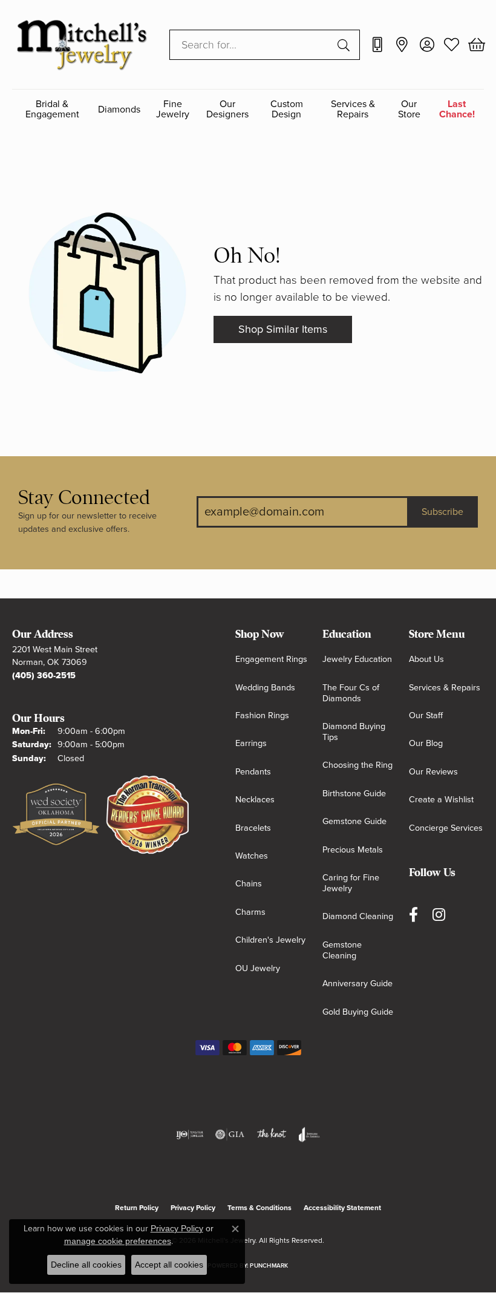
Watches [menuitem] (251, 856)
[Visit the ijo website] (189, 1134)
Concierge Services (446, 828)
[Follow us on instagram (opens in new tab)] (438, 915)
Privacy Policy (193, 1207)
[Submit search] (345, 44)
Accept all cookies (169, 1264)
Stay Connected (84, 497)
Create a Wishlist (441, 799)
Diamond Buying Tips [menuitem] (353, 731)
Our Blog (426, 743)
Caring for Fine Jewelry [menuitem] (350, 883)
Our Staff (426, 715)
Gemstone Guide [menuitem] (354, 821)
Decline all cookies (86, 1264)
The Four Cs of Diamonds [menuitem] (350, 693)
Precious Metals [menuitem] (352, 850)
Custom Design (286, 109)
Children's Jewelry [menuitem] (270, 940)
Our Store (409, 109)
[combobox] (250, 44)
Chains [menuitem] (248, 884)
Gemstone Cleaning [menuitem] (342, 950)
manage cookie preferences (117, 1241)
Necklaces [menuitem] (255, 799)
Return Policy (136, 1207)
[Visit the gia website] (229, 1134)
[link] (377, 45)
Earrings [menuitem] (251, 743)
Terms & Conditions (259, 1207)
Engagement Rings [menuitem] (271, 659)
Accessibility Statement (342, 1207)
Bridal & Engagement (52, 109)
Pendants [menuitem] (253, 772)
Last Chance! (457, 109)
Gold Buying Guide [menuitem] (357, 1012)
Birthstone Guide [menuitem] (354, 793)
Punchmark (269, 1265)
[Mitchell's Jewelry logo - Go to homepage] (81, 44)
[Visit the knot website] (271, 1134)
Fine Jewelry (172, 109)
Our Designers (227, 109)
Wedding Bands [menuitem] (265, 688)
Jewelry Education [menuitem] (357, 659)
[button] (426, 45)
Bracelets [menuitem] (253, 828)
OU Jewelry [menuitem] (257, 968)
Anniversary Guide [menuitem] (357, 983)
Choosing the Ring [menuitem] (357, 765)
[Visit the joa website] (309, 1134)
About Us (426, 659)
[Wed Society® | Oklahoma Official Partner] (56, 815)
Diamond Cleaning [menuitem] (357, 916)
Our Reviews (433, 772)
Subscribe (442, 512)
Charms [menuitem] (250, 912)
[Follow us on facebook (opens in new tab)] (413, 915)
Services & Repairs (353, 109)
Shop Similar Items (282, 329)
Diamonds (119, 109)
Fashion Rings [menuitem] (262, 715)
